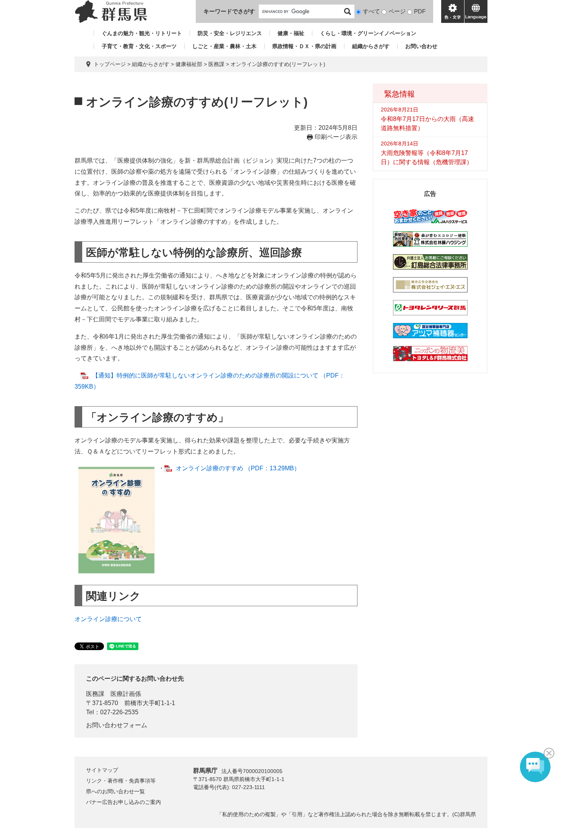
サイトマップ (102, 770)
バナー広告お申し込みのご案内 (123, 802)
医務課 (216, 64)
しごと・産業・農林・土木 (224, 46)
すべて (371, 11)
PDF (420, 11)
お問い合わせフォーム (116, 725)
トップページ (110, 64)
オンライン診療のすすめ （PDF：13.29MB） (238, 468)
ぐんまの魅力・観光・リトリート (142, 33)
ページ (397, 11)
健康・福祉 (291, 33)
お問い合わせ (421, 46)
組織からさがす (371, 46)
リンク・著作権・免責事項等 (121, 781)
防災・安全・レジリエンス (230, 33)
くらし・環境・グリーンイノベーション (368, 33)
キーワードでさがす (229, 11)
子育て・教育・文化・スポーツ (139, 46)
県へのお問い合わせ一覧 (115, 791)
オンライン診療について (108, 619)
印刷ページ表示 (336, 137)
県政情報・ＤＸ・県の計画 (304, 46)
